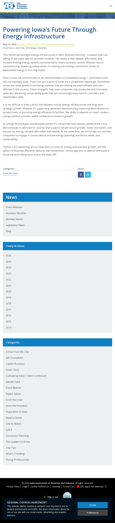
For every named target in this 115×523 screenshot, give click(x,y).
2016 (8, 315)
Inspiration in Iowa (16, 411)
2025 (8, 261)
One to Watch (13, 423)
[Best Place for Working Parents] (65, 497)
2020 (8, 291)
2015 (8, 321)
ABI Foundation (14, 357)
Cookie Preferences (39, 486)
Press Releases (14, 207)
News (11, 197)
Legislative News (15, 225)
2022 (8, 279)
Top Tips (11, 447)
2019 (8, 297)
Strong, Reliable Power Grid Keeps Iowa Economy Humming (46, 44)
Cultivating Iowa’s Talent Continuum (26, 375)
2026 (8, 255)
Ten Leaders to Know (18, 441)
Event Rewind (13, 387)
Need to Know (14, 417)
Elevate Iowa (13, 381)
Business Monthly (16, 213)
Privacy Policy (12, 486)
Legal (25, 486)
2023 (8, 273)
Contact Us (68, 486)
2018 (8, 303)
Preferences (93, 512)
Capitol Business (15, 363)
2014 (8, 327)
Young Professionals (17, 459)
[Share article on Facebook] (81, 175)
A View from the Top (17, 351)
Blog (8, 231)
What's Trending (15, 453)
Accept (92, 505)
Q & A (9, 429)
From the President (16, 405)
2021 (8, 285)
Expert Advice (13, 393)
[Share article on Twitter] (88, 175)
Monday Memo (14, 219)
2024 (8, 267)
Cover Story (12, 369)
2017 (8, 309)
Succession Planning (17, 435)
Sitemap (56, 486)
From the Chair (10, 173)
